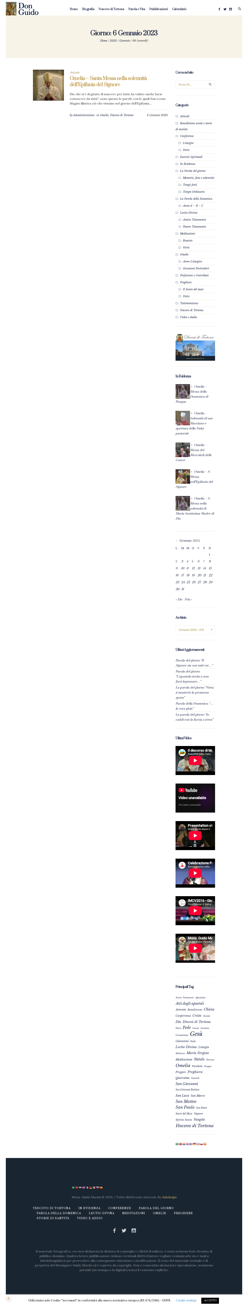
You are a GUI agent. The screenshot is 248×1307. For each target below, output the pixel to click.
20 (199, 575)
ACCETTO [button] (210, 1300)
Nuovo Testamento (194, 226)
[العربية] (177, 1144)
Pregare (181, 1072)
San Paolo (185, 1107)
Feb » (188, 599)
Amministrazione (84, 115)
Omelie (104, 115)
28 (205, 582)
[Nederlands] (184, 1144)
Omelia (183, 1065)
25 (188, 582)
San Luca (182, 1095)
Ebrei (178, 1028)
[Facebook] (219, 9)
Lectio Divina (188, 212)
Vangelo (199, 1119)
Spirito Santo (184, 1119)
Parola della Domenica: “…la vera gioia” (194, 706)
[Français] (191, 1144)
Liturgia (188, 143)
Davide (206, 1016)
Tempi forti (190, 185)
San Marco (198, 1095)
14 (204, 568)
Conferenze (187, 136)
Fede (187, 1027)
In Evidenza (187, 164)
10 (182, 568)
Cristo (197, 1016)
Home (103, 40)
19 (193, 575)
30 (177, 589)
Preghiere (186, 282)
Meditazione (184, 1059)
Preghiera (195, 1072)
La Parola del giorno (193, 171)
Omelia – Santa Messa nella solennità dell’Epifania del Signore (108, 81)
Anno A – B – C (193, 205)
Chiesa (209, 1009)
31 (182, 589)
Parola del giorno (156, 1208)
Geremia (205, 1028)
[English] (187, 1144)
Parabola (197, 1066)
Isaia (193, 1041)
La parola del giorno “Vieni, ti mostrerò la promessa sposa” (195, 693)
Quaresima (182, 1078)
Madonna (180, 1053)
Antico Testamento (194, 219)
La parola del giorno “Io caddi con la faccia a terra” (194, 717)
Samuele (195, 1078)
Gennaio (124, 40)
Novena (210, 1059)
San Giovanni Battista (187, 1089)
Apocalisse (200, 997)
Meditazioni (187, 233)
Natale (199, 1059)
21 (204, 575)
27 (199, 582)
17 (182, 575)
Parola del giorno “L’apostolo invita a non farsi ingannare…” (192, 676)
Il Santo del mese (193, 289)
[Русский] (201, 1144)
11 (187, 568)
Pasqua (208, 1066)
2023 (113, 40)
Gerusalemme (182, 1035)
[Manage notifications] (8, 1298)
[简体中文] (181, 1144)
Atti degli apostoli (190, 1003)
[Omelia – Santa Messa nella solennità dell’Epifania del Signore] (48, 85)
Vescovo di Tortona (121, 115)
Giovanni (182, 1041)
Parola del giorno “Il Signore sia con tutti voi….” (194, 663)
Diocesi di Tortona (197, 1022)
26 (193, 582)
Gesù (196, 1034)
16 (177, 575)
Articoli (184, 116)
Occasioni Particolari (196, 268)
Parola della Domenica (59, 1213)
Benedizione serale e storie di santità (194, 126)
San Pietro (201, 1107)
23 (177, 582)
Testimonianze (189, 303)
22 (210, 575)
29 (210, 582)
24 (183, 582)
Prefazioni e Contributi (194, 275)
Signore (198, 1113)
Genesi (195, 1028)
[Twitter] (224, 9)
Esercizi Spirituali (191, 157)
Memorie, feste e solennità (198, 178)
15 (210, 568)
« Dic (179, 599)
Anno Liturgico (192, 261)
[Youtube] (230, 9)
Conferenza (183, 1016)
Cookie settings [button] (186, 1300)
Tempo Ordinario (194, 192)
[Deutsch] (194, 1144)
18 (187, 575)
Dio (178, 1022)
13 (198, 568)
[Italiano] (198, 1144)
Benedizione (195, 1009)
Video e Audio (188, 317)
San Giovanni (187, 1084)
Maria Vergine (198, 1053)
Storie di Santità (53, 1218)
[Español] (205, 1144)
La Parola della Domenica (196, 198)
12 (193, 568)
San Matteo (186, 1101)
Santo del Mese (184, 1113)
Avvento (181, 1009)
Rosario (187, 240)
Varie (186, 150)
